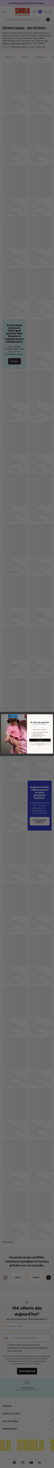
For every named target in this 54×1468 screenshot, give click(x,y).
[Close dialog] (51, 715)
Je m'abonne (40, 740)
